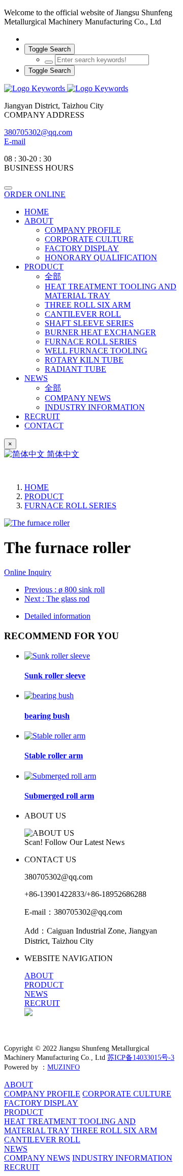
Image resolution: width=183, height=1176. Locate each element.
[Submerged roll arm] (60, 776)
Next (56, 598)
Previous (64, 589)
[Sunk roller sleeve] (57, 655)
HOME (36, 211)
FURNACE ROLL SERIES (70, 505)
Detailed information (57, 616)
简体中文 (62, 454)
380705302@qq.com (38, 132)
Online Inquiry (27, 572)
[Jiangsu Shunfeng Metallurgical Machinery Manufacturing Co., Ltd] (91, 88)
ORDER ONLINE (35, 194)
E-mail (14, 141)
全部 (53, 276)
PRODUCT (44, 496)
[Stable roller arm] (54, 735)
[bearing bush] (49, 695)
